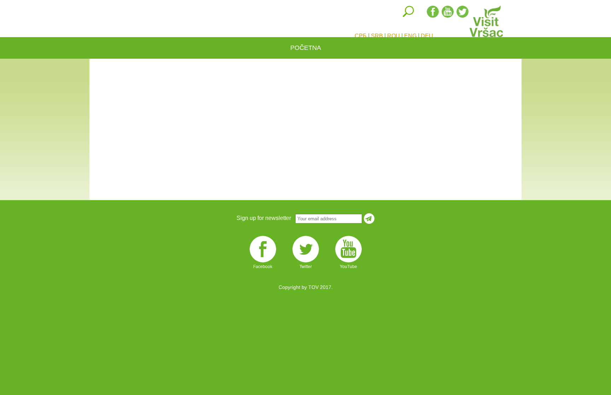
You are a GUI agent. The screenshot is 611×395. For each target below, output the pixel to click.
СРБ (361, 36)
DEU (427, 36)
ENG (410, 36)
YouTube (348, 262)
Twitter (305, 262)
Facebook (262, 262)
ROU (393, 36)
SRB (377, 36)
